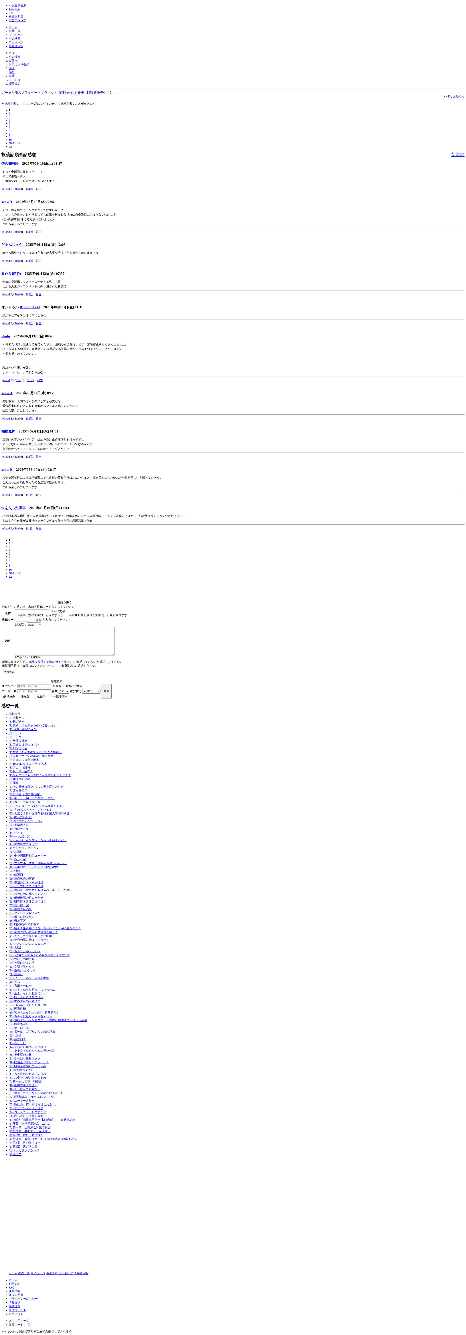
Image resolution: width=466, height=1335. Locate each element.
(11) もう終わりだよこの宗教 (27, 1073)
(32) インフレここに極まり (26, 886)
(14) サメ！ (16, 832)
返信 (79, 686)
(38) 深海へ (16, 974)
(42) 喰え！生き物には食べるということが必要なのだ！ (45, 928)
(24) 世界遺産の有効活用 (24, 1001)
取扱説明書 (16, 16)
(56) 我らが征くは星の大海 (26, 1115)
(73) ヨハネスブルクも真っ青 (27, 1004)
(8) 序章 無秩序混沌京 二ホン (30, 1123)
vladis (5, 336)
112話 (29, 418)
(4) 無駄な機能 (18, 740)
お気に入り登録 (19, 64)
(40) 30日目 (16, 851)
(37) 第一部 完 (19, 905)
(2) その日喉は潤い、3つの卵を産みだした (36, 786)
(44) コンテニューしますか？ (27, 1112)
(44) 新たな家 (17, 859)
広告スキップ (17, 20)
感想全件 (14, 713)
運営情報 (14, 1291)
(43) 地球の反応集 (20, 909)
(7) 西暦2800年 (18, 790)
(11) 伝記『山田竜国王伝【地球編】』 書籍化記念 (42, 1119)
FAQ (12, 13)
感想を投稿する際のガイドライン (51, 661)
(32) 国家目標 (17, 1008)
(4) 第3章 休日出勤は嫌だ (26, 1135)
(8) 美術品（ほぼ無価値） (25, 794)
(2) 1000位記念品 (19, 779)
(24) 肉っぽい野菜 (20, 817)
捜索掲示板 (16, 46)
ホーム (13, 27)
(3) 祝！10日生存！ (21, 771)
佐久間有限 (10, 163)
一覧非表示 (60, 696)
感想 (12, 72)
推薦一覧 (14, 30)
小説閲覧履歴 (17, 5)
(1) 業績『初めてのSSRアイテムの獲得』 (35, 752)
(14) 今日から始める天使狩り (27, 1047)
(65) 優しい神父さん (22, 916)
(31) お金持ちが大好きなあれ (27, 1077)
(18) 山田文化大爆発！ (23, 1085)
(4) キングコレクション (24, 847)
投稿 (69, 686)
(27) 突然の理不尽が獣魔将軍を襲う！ (33, 932)
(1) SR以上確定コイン (23, 729)
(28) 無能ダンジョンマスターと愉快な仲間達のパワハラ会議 (48, 1020)
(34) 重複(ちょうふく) (22, 970)
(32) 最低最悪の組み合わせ (26, 897)
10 (10, 139)
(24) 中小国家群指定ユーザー (27, 855)
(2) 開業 (14, 782)
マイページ (16, 34)
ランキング (16, 42)
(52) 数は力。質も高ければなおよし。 (33, 1104)
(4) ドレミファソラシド (24, 1150)
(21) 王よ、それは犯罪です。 (27, 993)
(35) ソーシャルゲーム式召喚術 (29, 978)
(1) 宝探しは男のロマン (24, 744)
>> (10, 146)
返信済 (41, 696)
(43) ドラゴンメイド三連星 (26, 1108)
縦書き (13, 60)
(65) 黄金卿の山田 (20, 1054)
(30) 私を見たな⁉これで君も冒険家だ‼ (33, 1012)
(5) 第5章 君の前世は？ (24, 1142)
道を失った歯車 (13, 508)
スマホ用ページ (19, 1320)
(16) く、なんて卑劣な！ (24, 1089)
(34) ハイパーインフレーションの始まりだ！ (38, 840)
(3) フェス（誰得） (21, 767)
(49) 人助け (16, 947)
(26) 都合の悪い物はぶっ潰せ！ (29, 939)
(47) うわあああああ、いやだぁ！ (30, 809)
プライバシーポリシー (23, 1298)
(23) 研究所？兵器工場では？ (27, 901)
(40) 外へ (14, 981)
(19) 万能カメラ (19, 828)
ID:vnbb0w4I (30, 307)
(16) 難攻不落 (17, 920)
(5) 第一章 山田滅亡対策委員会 (30, 1127)
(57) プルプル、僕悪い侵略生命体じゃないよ (38, 863)
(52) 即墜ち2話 (18, 1024)
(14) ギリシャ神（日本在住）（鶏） (32, 798)
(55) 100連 (15, 1035)
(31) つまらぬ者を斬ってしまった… (32, 989)
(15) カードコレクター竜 (24, 802)
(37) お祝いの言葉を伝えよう (27, 893)
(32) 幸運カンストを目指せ (26, 882)
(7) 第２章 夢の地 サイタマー (30, 1131)
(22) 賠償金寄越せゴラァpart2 (27, 1066)
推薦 (12, 75)
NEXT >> (15, 143)
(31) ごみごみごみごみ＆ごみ (27, 943)
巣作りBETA (11, 273)
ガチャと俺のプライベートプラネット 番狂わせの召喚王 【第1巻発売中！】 (57, 92)
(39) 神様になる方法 (22, 962)
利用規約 (14, 9)
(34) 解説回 (16, 874)
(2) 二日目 (15, 736)
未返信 (25, 696)
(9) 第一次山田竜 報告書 (25, 1081)
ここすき (14, 79)
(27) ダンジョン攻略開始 (24, 913)
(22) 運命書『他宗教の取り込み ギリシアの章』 (40, 890)
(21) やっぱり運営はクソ (24, 1058)
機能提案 (14, 1306)
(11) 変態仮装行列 (20, 1070)
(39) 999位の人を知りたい (25, 821)
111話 (29, 494)
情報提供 (14, 1302)
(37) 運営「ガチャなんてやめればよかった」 (38, 1093)
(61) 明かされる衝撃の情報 (26, 997)
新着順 (458, 154)
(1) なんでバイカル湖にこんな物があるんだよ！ (40, 775)
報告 (39, 189)
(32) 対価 (14, 870)
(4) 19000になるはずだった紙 (27, 763)
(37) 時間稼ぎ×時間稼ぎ (24, 924)
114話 (29, 189)
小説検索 (14, 38)
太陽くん (459, 96)
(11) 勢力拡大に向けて (23, 844)
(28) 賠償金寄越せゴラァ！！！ (29, 1062)
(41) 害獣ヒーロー (20, 985)
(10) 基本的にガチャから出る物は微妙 (33, 867)
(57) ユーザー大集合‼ (22, 1100)
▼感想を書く (10, 103)
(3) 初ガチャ (16, 721)
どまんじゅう (11, 245)
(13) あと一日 (17, 1043)
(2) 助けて (15, 1154)
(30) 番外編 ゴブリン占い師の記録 (32, 1031)
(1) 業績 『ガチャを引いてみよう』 (32, 725)
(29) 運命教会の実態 (22, 878)
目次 (12, 53)
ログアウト (16, 1313)
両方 (58, 686)
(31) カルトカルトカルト (24, 951)
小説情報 (14, 56)
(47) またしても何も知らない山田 (30, 936)
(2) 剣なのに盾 (18, 748)
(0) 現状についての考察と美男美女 (31, 756)
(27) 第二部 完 (19, 1027)
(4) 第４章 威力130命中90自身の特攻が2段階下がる (43, 1138)
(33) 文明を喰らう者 (22, 966)
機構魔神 (8, 431)
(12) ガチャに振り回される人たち (30, 1016)
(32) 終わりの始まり (22, 958)
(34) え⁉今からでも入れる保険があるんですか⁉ (39, 955)
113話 (29, 260)
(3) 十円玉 (15, 733)
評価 (12, 68)
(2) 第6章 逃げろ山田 (23, 1146)
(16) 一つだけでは (20, 836)
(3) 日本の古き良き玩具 (24, 759)
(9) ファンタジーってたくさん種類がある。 (37, 805)
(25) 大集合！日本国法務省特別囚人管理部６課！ (40, 813)
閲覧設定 (14, 83)
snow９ (7, 202)
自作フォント (17, 1310)
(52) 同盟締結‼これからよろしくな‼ (32, 1096)
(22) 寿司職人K (18, 824)
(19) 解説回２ (17, 1039)
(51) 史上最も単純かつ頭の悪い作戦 (32, 1050)
